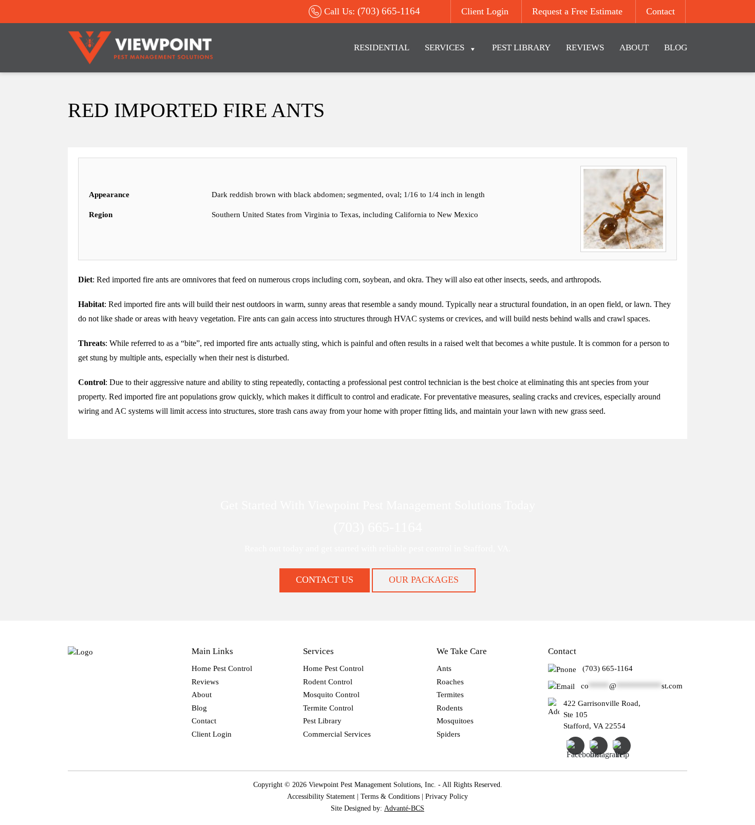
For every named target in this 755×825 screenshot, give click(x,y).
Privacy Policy (446, 796)
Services (444, 47)
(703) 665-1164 (388, 11)
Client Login (484, 11)
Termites (450, 694)
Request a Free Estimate (577, 11)
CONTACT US (324, 579)
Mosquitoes (455, 721)
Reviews (585, 47)
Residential (381, 47)
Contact (660, 11)
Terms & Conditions (390, 796)
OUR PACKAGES (424, 579)
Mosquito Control (331, 694)
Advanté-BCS (404, 808)
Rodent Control (327, 682)
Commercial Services (337, 734)
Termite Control (328, 708)
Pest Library (521, 47)
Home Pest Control (222, 668)
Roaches (450, 682)
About (634, 47)
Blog (675, 47)
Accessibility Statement (321, 796)
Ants (444, 668)
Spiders (448, 734)
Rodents (450, 708)
